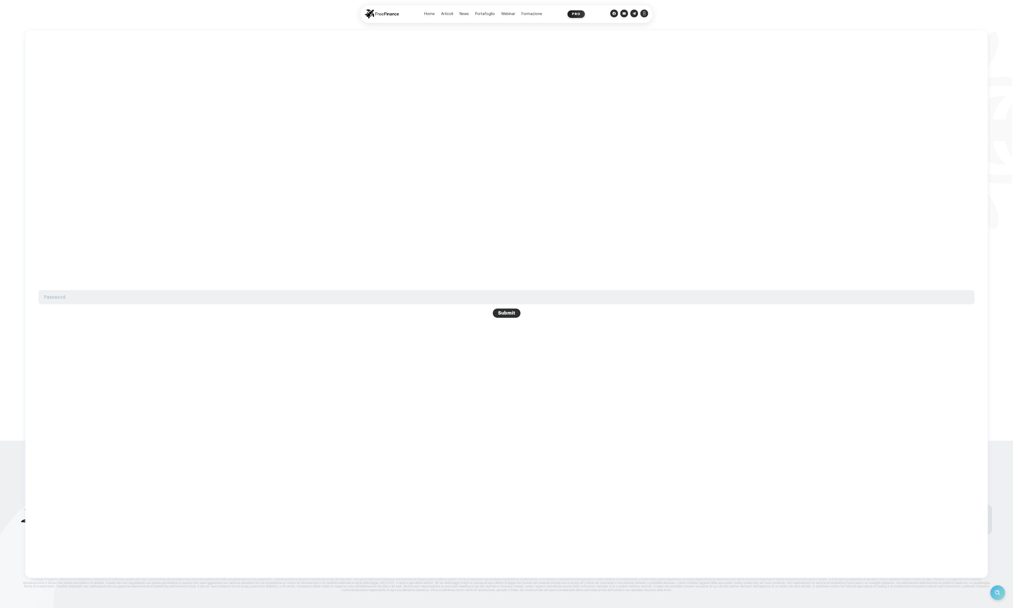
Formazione (532, 14)
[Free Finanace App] (644, 14)
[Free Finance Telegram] (634, 14)
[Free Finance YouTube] (624, 14)
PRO (576, 14)
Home (429, 14)
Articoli (447, 14)
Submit (506, 313)
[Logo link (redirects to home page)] (382, 14)
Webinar (508, 14)
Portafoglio (485, 14)
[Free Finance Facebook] (614, 14)
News (464, 14)
